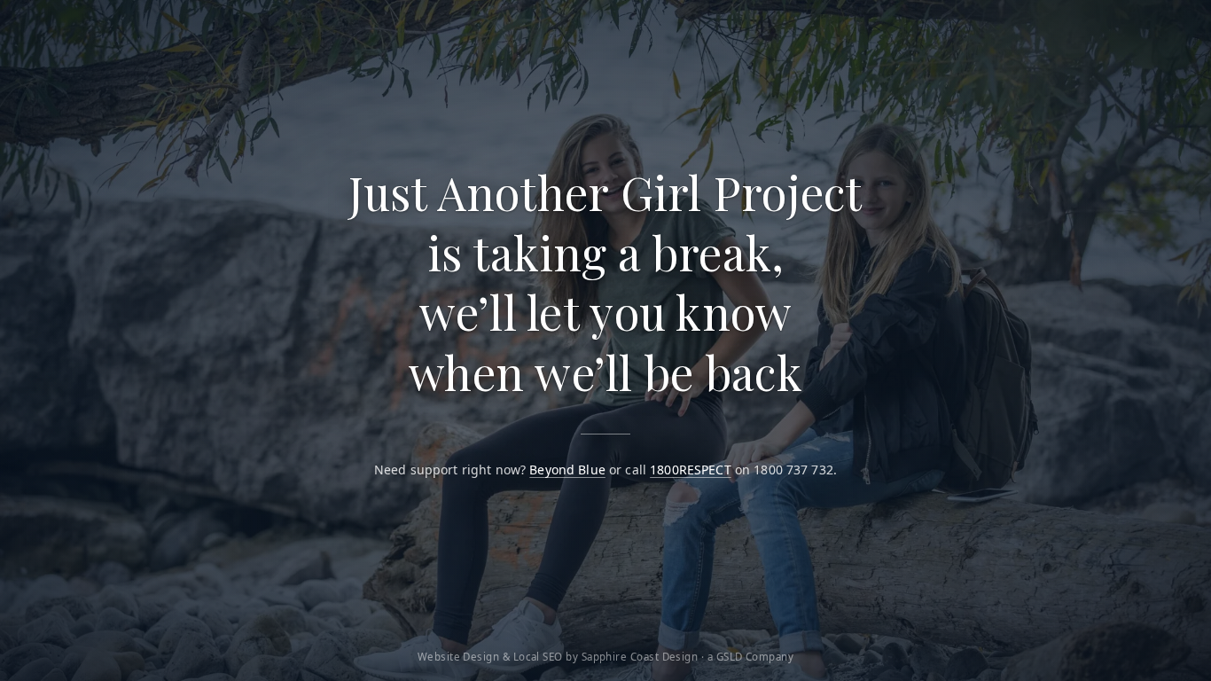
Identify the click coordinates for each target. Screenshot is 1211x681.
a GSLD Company (750, 656)
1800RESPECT (690, 469)
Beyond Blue (567, 469)
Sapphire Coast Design (640, 656)
